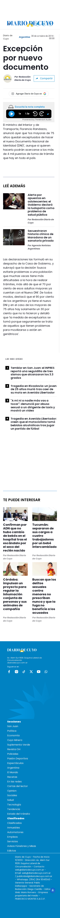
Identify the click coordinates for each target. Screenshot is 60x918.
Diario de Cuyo (7, 37)
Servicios (12, 841)
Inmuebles (13, 827)
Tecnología (14, 804)
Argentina (24, 37)
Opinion (11, 791)
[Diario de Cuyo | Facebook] (31, 24)
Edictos (11, 850)
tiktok (24, 671)
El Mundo (12, 772)
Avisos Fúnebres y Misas (21, 846)
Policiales (12, 754)
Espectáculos (15, 763)
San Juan (12, 726)
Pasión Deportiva (17, 758)
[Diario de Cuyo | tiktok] (50, 24)
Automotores (15, 832)
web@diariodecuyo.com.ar (29, 869)
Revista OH (13, 749)
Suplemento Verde (18, 744)
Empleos (12, 837)
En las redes (14, 781)
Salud (10, 800)
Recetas (12, 777)
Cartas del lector (17, 786)
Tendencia (13, 809)
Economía (13, 735)
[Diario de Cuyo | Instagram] (37, 24)
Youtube (38, 671)
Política (11, 731)
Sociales (12, 795)
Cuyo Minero (14, 740)
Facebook (9, 671)
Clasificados (14, 823)
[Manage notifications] (52, 890)
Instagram (16, 671)
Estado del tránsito (18, 814)
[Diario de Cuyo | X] (44, 24)
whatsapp (46, 671)
